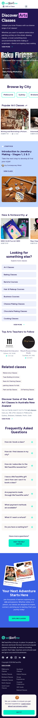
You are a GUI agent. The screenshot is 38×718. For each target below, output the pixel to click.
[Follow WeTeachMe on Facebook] (3, 657)
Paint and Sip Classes (10, 390)
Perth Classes (6, 683)
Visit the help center (19, 543)
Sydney (22, 95)
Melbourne (8, 95)
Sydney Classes (7, 674)
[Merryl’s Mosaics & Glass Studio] (28, 342)
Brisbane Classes (7, 677)
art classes (32, 410)
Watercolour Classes (10, 373)
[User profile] (26, 6)
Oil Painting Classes (27, 390)
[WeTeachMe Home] (19, 637)
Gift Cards (20, 687)
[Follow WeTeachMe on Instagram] (15, 657)
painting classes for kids (11, 385)
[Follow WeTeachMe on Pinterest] (11, 657)
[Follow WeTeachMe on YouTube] (24, 657)
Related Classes (22, 690)
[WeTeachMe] (19, 3)
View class (8, 171)
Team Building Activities (11, 377)
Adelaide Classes (7, 680)
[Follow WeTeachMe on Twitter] (7, 657)
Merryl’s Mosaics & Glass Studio (28, 352)
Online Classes (21, 674)
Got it (19, 712)
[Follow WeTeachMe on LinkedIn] (20, 657)
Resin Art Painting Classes (12, 381)
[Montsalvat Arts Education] (9, 342)
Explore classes (19, 618)
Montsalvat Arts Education (9, 351)
